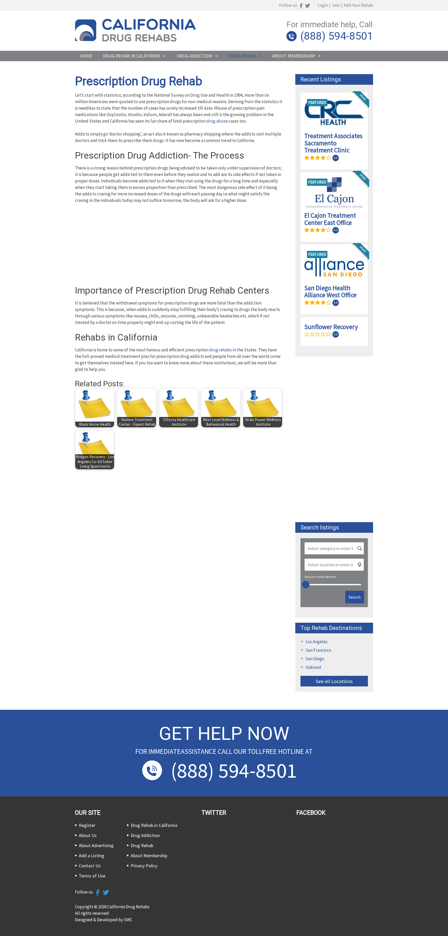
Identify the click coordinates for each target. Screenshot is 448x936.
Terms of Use (92, 876)
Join (336, 5)
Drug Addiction (194, 56)
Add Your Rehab (358, 5)
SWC (128, 920)
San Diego (315, 659)
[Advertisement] (178, 246)
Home (86, 56)
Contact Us (90, 866)
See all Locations (334, 681)
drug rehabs (220, 350)
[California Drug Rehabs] (135, 40)
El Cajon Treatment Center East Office (330, 219)
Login (323, 5)
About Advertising (96, 845)
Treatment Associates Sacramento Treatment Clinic (333, 143)
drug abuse (217, 121)
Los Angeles (316, 641)
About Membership (293, 56)
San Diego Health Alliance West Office (330, 291)
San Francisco (318, 650)
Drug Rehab (242, 56)
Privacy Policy (144, 866)
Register (87, 825)
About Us (88, 835)
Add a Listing (91, 856)
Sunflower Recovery (331, 327)
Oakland (313, 667)
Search (355, 597)
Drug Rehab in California (131, 56)
